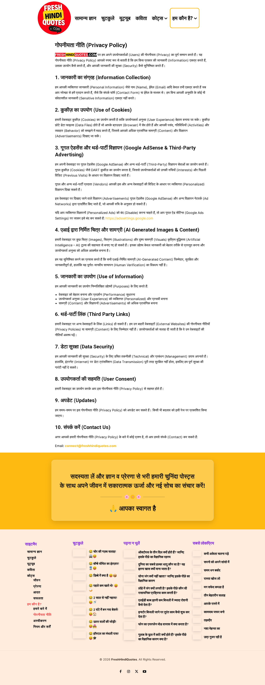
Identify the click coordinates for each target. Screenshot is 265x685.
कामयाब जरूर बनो (214, 612)
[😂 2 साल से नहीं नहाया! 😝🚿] (79, 599)
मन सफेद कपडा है (214, 587)
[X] (136, 672)
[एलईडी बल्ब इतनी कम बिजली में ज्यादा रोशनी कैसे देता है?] (130, 601)
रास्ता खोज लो (212, 578)
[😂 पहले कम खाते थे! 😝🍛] (79, 587)
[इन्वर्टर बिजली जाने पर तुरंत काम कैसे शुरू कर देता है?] (130, 613)
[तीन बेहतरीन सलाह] (197, 595)
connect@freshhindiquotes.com (90, 446)
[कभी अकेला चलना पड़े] (197, 553)
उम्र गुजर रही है (213, 637)
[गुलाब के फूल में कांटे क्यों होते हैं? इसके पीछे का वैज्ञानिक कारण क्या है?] (130, 636)
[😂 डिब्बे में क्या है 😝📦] (79, 576)
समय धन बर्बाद (212, 570)
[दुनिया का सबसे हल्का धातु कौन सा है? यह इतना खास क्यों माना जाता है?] (130, 566)
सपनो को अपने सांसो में (216, 562)
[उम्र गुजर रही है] (197, 637)
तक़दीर (208, 620)
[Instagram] (128, 672)
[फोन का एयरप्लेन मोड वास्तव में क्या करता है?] (130, 625)
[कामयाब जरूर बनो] (197, 612)
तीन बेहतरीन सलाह (214, 595)
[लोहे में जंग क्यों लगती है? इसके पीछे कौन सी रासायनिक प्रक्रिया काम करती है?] (130, 590)
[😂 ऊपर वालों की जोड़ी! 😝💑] (79, 623)
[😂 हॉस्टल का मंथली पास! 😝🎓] (79, 634)
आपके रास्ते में (211, 603)
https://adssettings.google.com (129, 218)
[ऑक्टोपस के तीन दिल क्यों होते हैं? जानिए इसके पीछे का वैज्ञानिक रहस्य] (130, 554)
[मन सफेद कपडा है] (197, 587)
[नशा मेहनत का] (197, 628)
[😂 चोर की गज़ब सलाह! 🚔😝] (79, 552)
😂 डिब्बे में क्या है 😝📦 (103, 575)
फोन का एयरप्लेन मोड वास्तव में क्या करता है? (163, 624)
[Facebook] (121, 672)
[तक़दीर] (197, 620)
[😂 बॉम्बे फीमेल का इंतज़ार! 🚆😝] (79, 565)
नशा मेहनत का (212, 628)
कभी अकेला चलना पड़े (216, 554)
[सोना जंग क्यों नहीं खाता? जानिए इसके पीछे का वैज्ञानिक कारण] (130, 578)
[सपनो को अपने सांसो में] (197, 562)
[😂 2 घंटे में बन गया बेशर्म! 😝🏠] (79, 610)
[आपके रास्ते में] (197, 603)
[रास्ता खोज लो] (197, 578)
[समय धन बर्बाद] (197, 570)
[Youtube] (144, 672)
